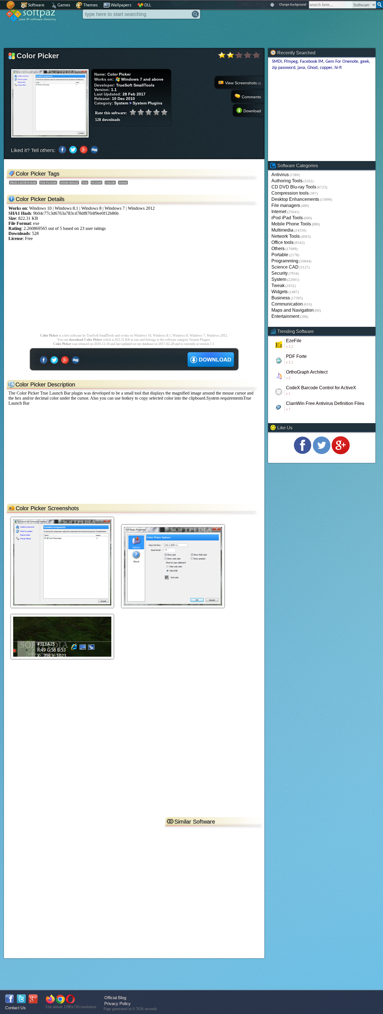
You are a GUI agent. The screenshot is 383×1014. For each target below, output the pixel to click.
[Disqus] (134, 743)
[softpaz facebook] (9, 1001)
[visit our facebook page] (303, 452)
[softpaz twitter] (21, 1001)
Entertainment (285, 316)
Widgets (279, 291)
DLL (147, 5)
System (278, 279)
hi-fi (338, 68)
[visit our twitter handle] (322, 452)
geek (364, 61)
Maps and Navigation (292, 310)
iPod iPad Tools (287, 217)
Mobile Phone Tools (291, 224)
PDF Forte (296, 356)
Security (279, 273)
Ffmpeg (291, 61)
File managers (285, 205)
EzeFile (293, 340)
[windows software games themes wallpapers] (33, 26)
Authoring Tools (287, 180)
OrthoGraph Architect (306, 372)
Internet (278, 211)
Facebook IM (311, 61)
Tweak (278, 285)
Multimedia (282, 230)
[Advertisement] (134, 290)
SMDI (277, 61)
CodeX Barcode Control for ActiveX (321, 387)
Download (252, 111)
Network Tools (285, 236)
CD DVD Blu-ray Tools (293, 187)
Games (63, 5)
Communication (287, 304)
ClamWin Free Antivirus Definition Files (325, 403)
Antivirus (280, 174)
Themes (90, 5)
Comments (251, 97)
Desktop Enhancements (295, 199)
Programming (284, 260)
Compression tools (290, 193)
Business (280, 297)
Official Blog (115, 997)
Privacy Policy (117, 1003)
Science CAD (285, 267)
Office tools (282, 242)
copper (326, 68)
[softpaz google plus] (33, 1001)
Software (36, 5)
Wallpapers (121, 5)
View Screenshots (243, 83)
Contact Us (15, 1007)
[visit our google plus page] (341, 452)
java (301, 68)
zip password (283, 68)
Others (278, 248)
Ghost (312, 68)
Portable (279, 254)
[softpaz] (2, 8)
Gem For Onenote (342, 61)
